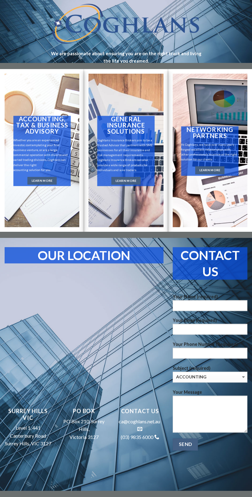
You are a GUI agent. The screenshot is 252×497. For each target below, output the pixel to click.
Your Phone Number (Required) (205, 344)
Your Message (187, 392)
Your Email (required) (195, 320)
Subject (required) (192, 368)
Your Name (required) (195, 296)
